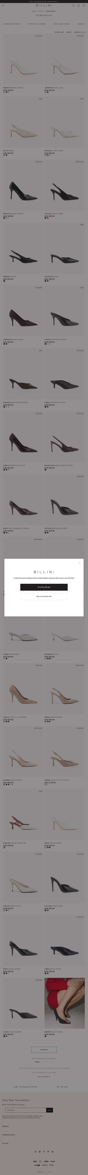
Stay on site (44, 596)
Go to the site (44, 587)
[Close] (79, 563)
